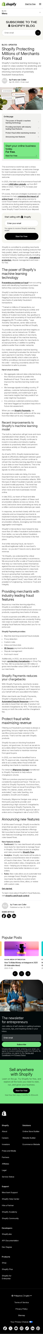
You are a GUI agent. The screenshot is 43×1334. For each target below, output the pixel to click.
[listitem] (21, 955)
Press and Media (9, 1151)
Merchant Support (10, 1192)
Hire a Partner (8, 1205)
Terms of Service (21, 1302)
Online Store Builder (30, 1131)
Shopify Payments (23, 410)
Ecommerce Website (31, 1144)
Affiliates (5, 1164)
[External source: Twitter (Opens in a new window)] (10, 1328)
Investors (6, 1144)
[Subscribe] (38, 33)
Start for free (30, 4)
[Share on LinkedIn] (14, 916)
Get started (7, 888)
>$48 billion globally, (17, 184)
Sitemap (21, 1315)
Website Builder (29, 1138)
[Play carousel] (21, 973)
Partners (5, 1157)
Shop (4, 1263)
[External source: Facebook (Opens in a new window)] (5, 1328)
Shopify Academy (9, 1212)
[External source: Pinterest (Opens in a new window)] (38, 1328)
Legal (4, 1170)
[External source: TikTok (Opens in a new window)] (27, 1328)
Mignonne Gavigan (21, 770)
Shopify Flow (28, 852)
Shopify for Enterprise (6, 1277)
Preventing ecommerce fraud (15, 282)
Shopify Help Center (10, 1199)
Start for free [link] (21, 236)
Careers (5, 1138)
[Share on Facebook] (4, 916)
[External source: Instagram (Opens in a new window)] (21, 1328)
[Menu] (40, 4)
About (4, 1131)
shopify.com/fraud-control (17, 895)
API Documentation (10, 1240)
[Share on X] (9, 916)
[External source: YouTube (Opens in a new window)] (16, 1328)
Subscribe (21, 1044)
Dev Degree (7, 1247)
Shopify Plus (7, 1269)
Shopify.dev (7, 1234)
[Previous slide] (15, 973)
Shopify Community (10, 1218)
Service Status (8, 1177)
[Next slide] (28, 973)
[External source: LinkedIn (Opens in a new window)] (32, 1328)
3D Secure (9, 648)
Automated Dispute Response (15, 701)
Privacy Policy (20, 1055)
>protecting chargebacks (18, 661)
